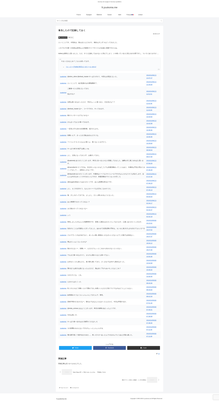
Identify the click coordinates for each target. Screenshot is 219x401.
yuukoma (63, 76)
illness (71, 37)
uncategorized (63, 37)
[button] (161, 21)
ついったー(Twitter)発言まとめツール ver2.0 (81, 67)
